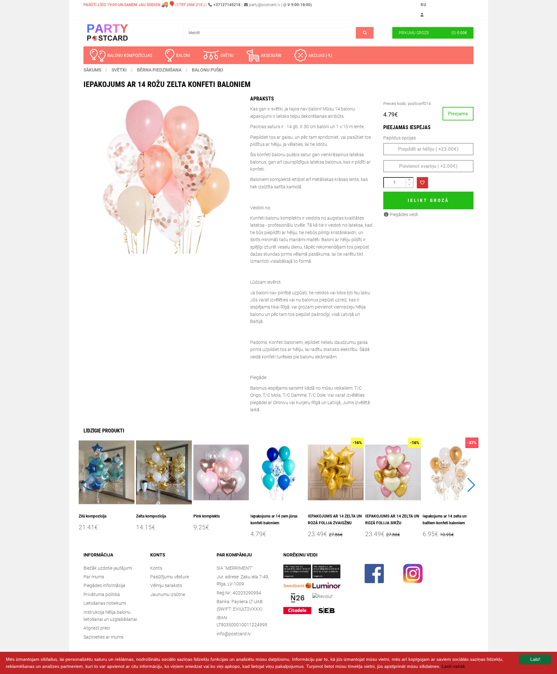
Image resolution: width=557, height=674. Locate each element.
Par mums (93, 576)
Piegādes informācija (104, 585)
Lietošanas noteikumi (104, 603)
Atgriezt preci (96, 628)
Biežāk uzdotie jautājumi (107, 568)
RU (423, 5)
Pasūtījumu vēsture (169, 576)
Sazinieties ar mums (103, 637)
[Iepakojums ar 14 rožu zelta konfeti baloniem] (161, 175)
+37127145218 (226, 5)
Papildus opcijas (399, 137)
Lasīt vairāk (453, 666)
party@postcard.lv (264, 5)
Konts (156, 568)
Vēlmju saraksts (166, 585)
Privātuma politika (101, 594)
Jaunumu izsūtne (167, 594)
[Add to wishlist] (422, 182)
